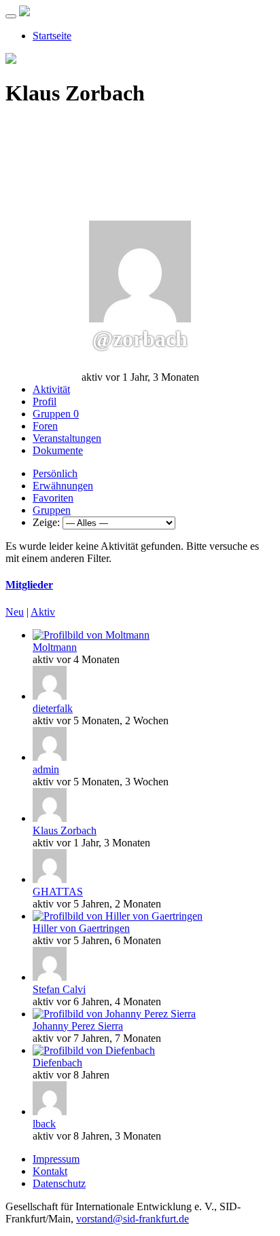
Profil (44, 401)
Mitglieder (29, 585)
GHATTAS (58, 891)
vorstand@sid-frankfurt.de (132, 1218)
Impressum (56, 1159)
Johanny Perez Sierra (78, 1026)
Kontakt (50, 1171)
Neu (14, 612)
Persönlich (55, 473)
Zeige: (46, 522)
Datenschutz (59, 1183)
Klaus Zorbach (65, 830)
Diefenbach (57, 1062)
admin (46, 769)
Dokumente (58, 450)
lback (44, 1123)
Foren (45, 426)
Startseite (52, 35)
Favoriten (53, 498)
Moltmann (55, 647)
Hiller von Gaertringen (81, 928)
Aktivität (51, 389)
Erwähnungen (63, 485)
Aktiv (43, 612)
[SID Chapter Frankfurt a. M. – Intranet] (24, 12)
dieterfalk (53, 708)
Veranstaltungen (67, 438)
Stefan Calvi (59, 989)
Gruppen (56, 413)
